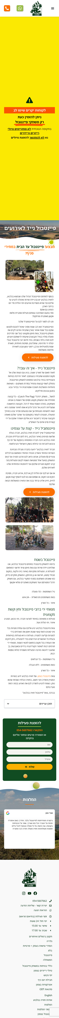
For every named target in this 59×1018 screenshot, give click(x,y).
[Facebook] (35, 893)
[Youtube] (29, 893)
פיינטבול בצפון (44, 676)
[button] (52, 8)
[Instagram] (24, 893)
